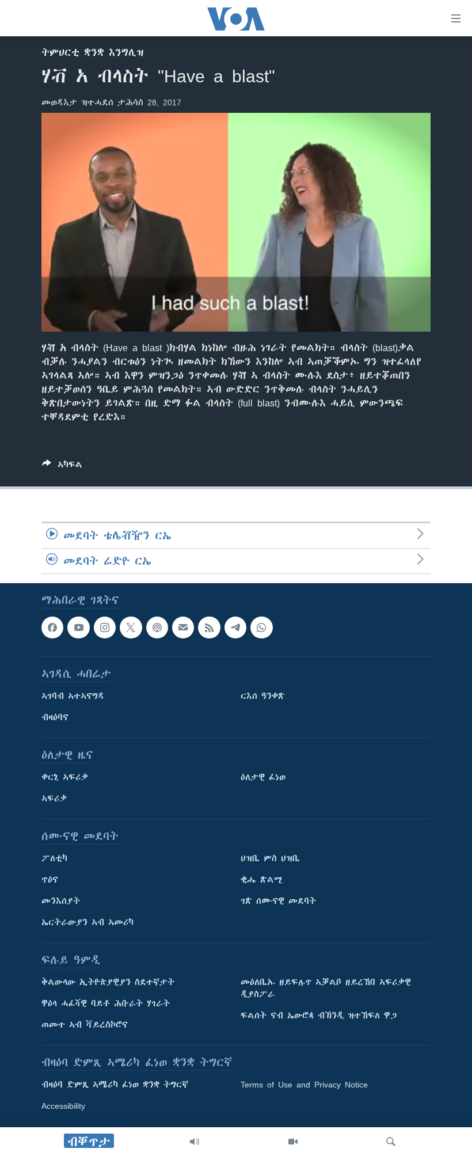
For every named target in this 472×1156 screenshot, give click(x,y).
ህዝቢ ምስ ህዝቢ (270, 859)
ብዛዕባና (54, 718)
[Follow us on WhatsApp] (261, 627)
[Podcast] (157, 627)
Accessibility (63, 1106)
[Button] (62, 466)
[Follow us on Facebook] (52, 627)
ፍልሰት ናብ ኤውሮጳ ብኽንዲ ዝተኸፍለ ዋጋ (319, 1016)
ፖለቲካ (54, 859)
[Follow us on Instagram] (105, 627)
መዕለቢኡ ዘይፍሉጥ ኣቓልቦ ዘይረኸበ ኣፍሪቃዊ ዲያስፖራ (326, 989)
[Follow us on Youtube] (78, 627)
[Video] (293, 1141)
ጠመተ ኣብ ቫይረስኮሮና (84, 1025)
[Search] (391, 1141)
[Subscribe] (183, 627)
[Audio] (194, 1141)
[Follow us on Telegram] (235, 627)
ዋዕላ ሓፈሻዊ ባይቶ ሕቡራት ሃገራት (105, 1004)
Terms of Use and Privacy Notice (304, 1085)
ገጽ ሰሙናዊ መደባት (278, 901)
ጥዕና (49, 880)
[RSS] (209, 627)
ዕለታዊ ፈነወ (263, 778)
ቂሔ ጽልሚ (262, 880)
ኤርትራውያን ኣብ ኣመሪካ (87, 923)
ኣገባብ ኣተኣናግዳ (72, 696)
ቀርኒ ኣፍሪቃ (64, 778)
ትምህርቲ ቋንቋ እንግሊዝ (92, 52)
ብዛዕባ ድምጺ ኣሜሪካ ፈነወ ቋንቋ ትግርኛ (114, 1085)
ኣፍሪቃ (54, 799)
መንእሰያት (60, 901)
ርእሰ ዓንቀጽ (263, 696)
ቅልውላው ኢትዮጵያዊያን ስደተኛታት (107, 983)
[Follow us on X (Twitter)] (131, 627)
